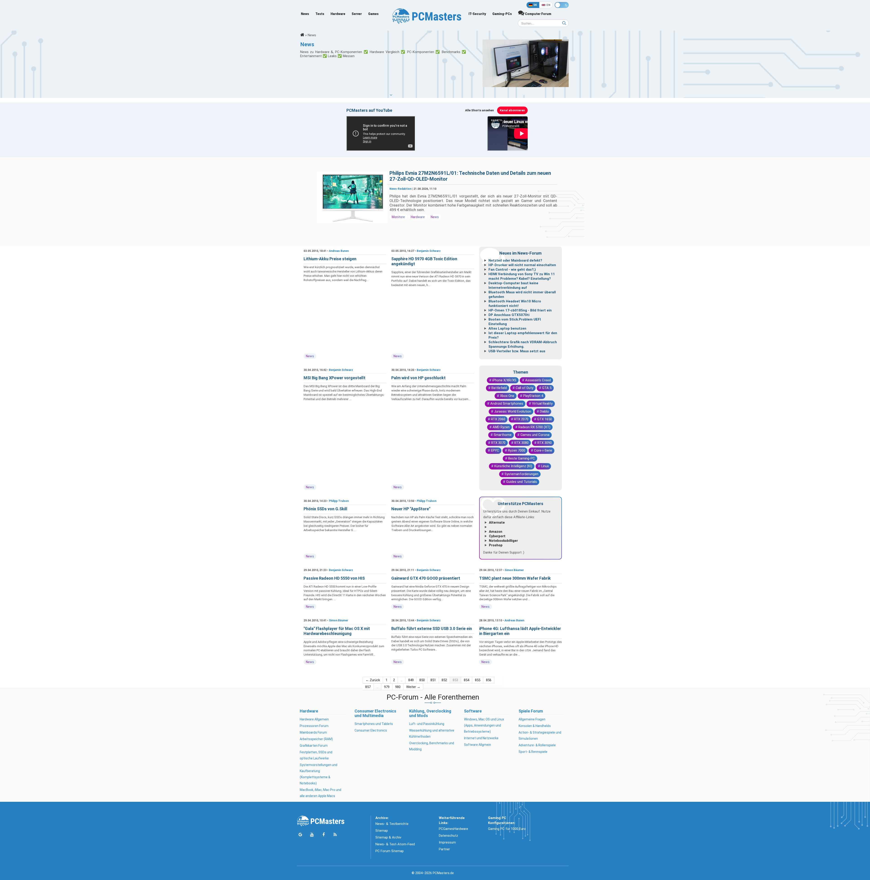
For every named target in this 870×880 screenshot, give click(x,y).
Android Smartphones (506, 403)
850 (422, 680)
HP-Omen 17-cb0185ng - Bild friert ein (520, 310)
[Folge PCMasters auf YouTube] (311, 834)
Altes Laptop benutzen (507, 328)
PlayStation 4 (533, 396)
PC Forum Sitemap (389, 851)
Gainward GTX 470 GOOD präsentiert (425, 578)
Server (357, 14)
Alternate (497, 522)
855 (477, 680)
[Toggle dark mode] (562, 5)
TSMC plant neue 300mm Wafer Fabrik (515, 578)
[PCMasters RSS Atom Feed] (334, 834)
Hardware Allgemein (314, 719)
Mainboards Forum (313, 732)
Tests (319, 14)
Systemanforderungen (521, 474)
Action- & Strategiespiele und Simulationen (540, 735)
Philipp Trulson (339, 501)
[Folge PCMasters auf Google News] (300, 834)
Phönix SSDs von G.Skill (325, 508)
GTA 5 (546, 388)
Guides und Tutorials (521, 482)
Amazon (495, 532)
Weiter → (413, 687)
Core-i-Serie (543, 450)
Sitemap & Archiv (388, 837)
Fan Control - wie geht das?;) (512, 269)
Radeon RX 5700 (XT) (534, 427)
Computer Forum (537, 14)
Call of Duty (524, 388)
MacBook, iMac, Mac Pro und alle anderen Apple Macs (320, 793)
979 (386, 687)
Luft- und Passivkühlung (426, 724)
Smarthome (503, 435)
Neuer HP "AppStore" (410, 508)
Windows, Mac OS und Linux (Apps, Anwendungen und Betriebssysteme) (484, 725)
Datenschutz (448, 836)
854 (466, 680)
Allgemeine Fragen (532, 719)
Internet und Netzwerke (481, 738)
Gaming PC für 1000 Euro (507, 829)
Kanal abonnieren (512, 110)
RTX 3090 (544, 443)
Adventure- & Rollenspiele (537, 745)
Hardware (338, 14)
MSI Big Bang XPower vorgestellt (334, 377)
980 (398, 687)
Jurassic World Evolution (512, 411)
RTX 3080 (521, 443)
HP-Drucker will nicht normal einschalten (522, 265)
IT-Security (477, 14)
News (305, 14)
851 (433, 680)
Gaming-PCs (502, 14)
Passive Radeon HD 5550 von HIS (334, 578)
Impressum (447, 842)
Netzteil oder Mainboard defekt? (515, 260)
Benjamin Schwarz (429, 251)
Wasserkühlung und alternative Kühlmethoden (431, 733)
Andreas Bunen (339, 251)
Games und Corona (534, 435)
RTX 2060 (498, 419)
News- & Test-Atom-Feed (395, 844)
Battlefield (499, 388)
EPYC (495, 450)
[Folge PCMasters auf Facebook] (323, 834)
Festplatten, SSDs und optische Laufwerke (316, 755)
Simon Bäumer (514, 570)
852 (444, 680)
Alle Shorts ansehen (479, 110)
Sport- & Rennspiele (533, 752)
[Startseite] (302, 35)
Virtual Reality (542, 403)
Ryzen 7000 (516, 450)
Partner (444, 849)
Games (373, 14)
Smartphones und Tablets (374, 724)
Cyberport (497, 536)
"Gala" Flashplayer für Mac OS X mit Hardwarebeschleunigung (337, 631)
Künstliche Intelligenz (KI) (513, 466)
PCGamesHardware (453, 829)
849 (411, 680)
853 (455, 680)
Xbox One (507, 396)
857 (368, 687)
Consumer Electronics (371, 730)
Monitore (398, 217)
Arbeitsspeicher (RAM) (316, 739)
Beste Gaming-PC (521, 458)
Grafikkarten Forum (314, 745)
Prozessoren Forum (314, 726)
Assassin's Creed (538, 380)
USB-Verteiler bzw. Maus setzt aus (516, 351)
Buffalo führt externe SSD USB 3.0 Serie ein (431, 628)
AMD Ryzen (501, 427)
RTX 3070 (498, 443)
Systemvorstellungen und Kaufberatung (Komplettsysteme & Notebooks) (318, 774)
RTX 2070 (521, 419)
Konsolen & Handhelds (535, 726)
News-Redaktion (400, 188)
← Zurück (372, 680)
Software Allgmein (477, 744)
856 (488, 680)
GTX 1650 (544, 419)
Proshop (496, 545)
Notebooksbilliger (503, 541)
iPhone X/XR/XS (504, 380)
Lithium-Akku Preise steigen (330, 258)
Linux (545, 466)
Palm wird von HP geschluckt (418, 377)
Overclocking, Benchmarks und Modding (431, 746)
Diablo (544, 411)
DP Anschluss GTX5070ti (508, 315)
